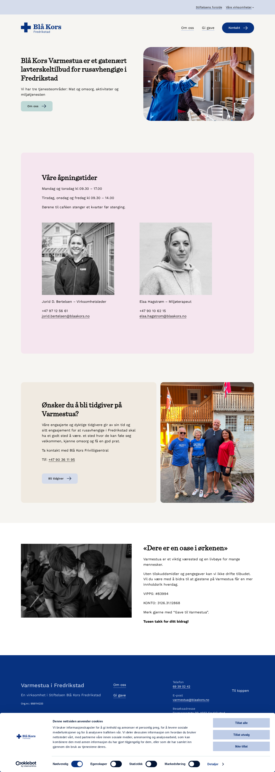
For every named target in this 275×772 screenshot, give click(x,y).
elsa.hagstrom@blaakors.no (163, 316)
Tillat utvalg (241, 734)
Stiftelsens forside (209, 7)
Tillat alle (241, 723)
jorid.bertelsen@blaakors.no (66, 316)
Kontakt (234, 28)
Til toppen (240, 691)
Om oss (32, 106)
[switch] (116, 764)
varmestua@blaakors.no (191, 700)
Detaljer (212, 764)
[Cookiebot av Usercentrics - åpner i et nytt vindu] (26, 764)
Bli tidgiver (56, 478)
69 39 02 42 (181, 686)
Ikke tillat (241, 746)
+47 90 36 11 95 (62, 460)
